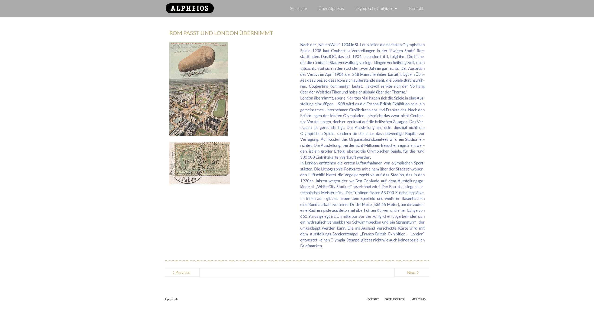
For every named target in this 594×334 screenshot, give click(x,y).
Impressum (418, 299)
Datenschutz (394, 299)
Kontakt (372, 299)
